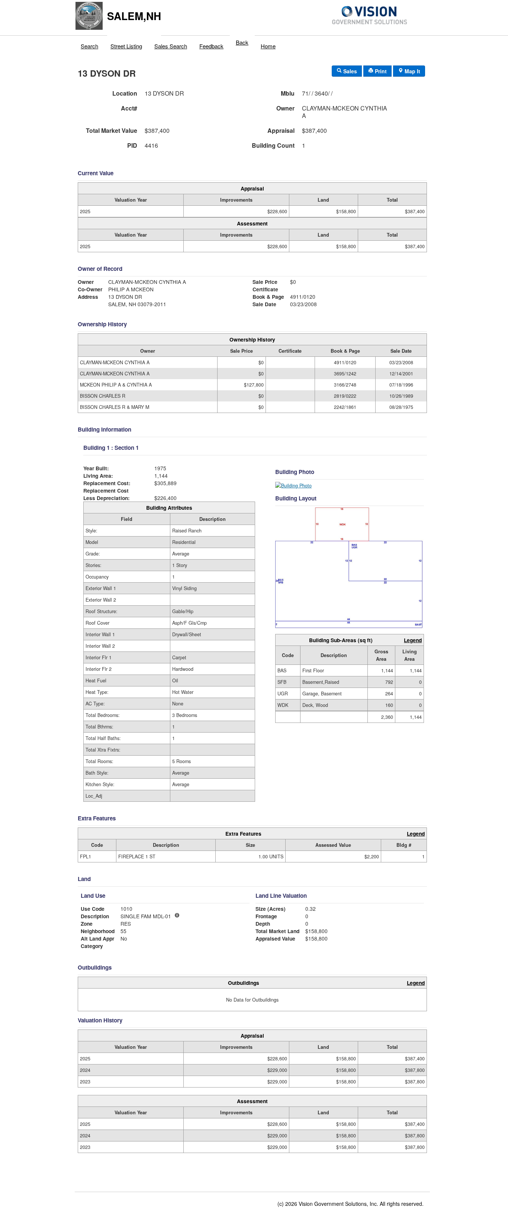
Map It (411, 71)
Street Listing (126, 46)
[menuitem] (90, 44)
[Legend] (177, 915)
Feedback (211, 46)
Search (89, 46)
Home (268, 46)
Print (380, 71)
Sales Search (170, 46)
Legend (413, 640)
